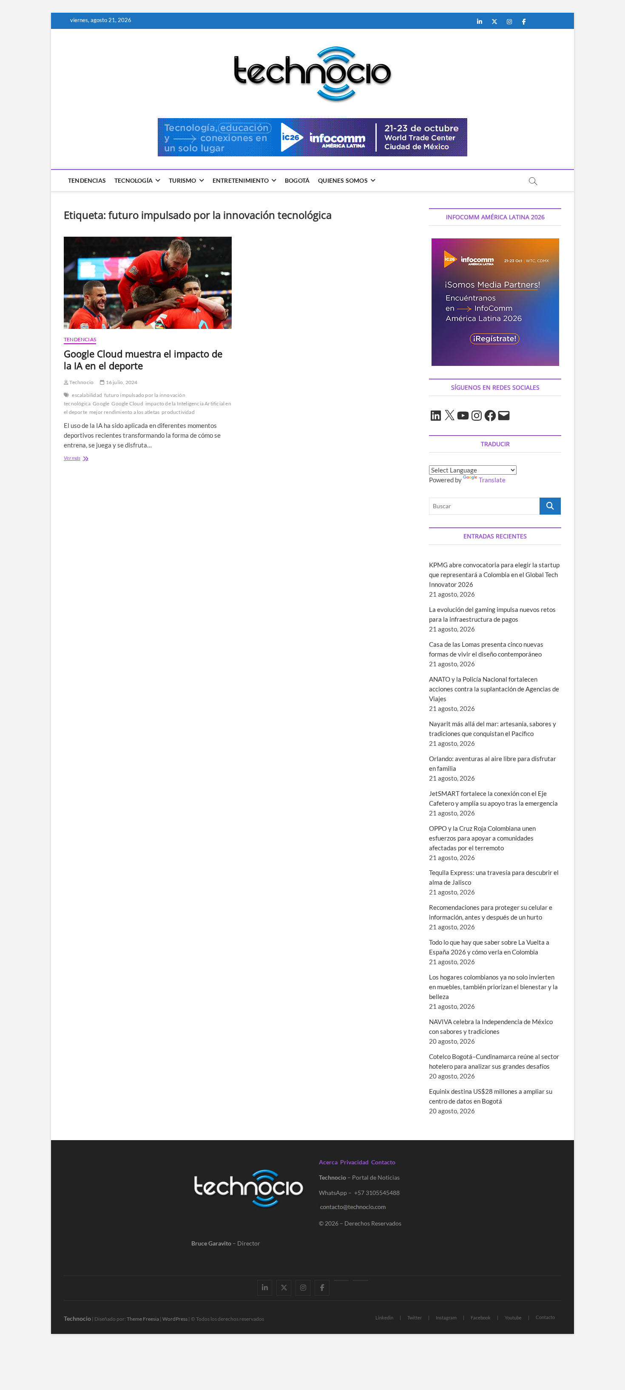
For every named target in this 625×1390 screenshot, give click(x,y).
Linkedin (384, 1317)
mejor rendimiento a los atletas (124, 412)
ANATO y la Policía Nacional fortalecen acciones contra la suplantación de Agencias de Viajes (494, 688)
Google (101, 403)
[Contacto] (360, 1280)
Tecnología (133, 180)
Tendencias (87, 180)
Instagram (446, 1317)
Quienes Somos (343, 180)
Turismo (182, 180)
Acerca (328, 1162)
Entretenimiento (241, 180)
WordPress (175, 1319)
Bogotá (297, 180)
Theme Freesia (143, 1319)
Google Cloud (127, 403)
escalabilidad (87, 395)
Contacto (383, 1162)
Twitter (414, 1317)
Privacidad (354, 1162)
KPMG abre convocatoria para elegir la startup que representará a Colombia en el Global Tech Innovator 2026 (494, 574)
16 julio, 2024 (121, 382)
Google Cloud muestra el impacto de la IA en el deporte (143, 359)
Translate (492, 480)
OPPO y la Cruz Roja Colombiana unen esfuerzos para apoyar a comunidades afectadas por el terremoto (482, 838)
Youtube (513, 1317)
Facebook (481, 1317)
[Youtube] (341, 1280)
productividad (178, 412)
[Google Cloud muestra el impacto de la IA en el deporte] (148, 283)
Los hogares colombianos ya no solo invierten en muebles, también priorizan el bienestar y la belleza (493, 986)
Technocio (81, 382)
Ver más (80, 458)
